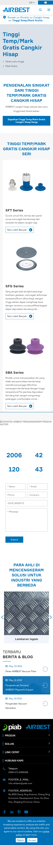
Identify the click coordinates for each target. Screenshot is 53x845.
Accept (32, 840)
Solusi (9, 743)
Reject (20, 840)
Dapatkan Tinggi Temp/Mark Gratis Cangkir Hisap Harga (26, 120)
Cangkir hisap (41, 17)
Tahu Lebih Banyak (19, 229)
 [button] (50, 617)
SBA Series (14, 372)
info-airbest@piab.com (20, 783)
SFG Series (14, 286)
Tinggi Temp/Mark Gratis (27, 20)
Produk (24, 17)
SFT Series (14, 210)
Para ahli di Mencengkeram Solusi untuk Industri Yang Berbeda (26, 575)
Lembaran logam (26, 639)
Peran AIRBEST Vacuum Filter (20, 671)
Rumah (12, 17)
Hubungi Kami (14, 760)
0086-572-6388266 (18, 772)
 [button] (2, 617)
